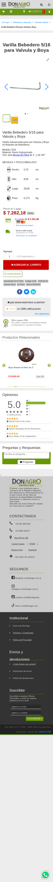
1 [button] (8, 386)
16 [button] (45, 386)
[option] (26, 364)
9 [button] (27, 386)
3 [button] (13, 386)
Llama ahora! (13, 273)
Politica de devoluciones (23, 678)
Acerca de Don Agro (21, 626)
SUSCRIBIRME (34, 719)
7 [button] (23, 386)
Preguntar (27, 462)
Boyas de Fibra (21, 155)
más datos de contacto (25, 557)
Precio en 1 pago (12, 209)
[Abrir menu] (3, 4)
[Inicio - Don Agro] (17, 4)
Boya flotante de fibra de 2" (21, 367)
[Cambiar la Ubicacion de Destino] (24, 11)
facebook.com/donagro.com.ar (28, 578)
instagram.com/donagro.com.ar (24, 589)
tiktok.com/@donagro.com (26, 606)
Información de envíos (22, 671)
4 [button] (15, 386)
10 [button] (30, 386)
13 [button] (37, 386)
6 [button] (20, 386)
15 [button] (42, 386)
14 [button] (40, 386)
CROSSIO (36, 284)
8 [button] (25, 386)
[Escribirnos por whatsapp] (49, 4)
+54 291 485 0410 (22, 524)
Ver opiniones (42, 314)
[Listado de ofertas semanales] (3, 11)
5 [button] (18, 386)
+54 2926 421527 (22, 531)
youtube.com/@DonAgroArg (27, 597)
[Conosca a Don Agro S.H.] (11, 11)
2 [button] (11, 386)
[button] (6, 87)
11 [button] (32, 386)
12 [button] (35, 386)
